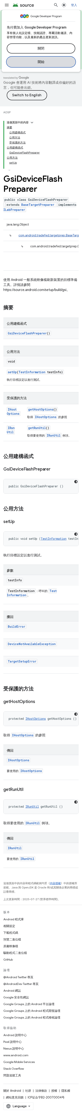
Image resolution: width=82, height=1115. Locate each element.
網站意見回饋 (15, 1097)
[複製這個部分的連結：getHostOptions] (39, 701)
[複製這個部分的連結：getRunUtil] (27, 789)
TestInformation (32, 372)
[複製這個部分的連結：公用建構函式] (38, 456)
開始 (41, 62)
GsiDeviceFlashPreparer (27, 333)
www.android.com (15, 1055)
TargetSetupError (22, 661)
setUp (12, 372)
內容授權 (55, 883)
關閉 (41, 48)
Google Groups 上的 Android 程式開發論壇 (31, 1011)
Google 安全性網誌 (16, 997)
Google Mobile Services (19, 1062)
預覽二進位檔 (12, 939)
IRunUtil (11, 430)
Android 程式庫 (13, 919)
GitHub (8, 959)
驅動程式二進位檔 (15, 953)
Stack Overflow (13, 1069)
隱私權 (65, 1090)
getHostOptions (40, 409)
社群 (28, 1090)
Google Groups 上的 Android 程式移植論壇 (31, 1017)
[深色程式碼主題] (75, 481)
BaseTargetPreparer (37, 205)
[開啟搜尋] (55, 5)
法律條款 (41, 1090)
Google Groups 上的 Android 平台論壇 (28, 1004)
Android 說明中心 (15, 1035)
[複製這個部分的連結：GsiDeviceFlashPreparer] (54, 469)
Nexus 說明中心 (13, 1048)
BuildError (16, 627)
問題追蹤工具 (12, 1075)
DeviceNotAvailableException (32, 644)
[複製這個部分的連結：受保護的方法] (38, 689)
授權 (54, 1090)
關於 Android (12, 1090)
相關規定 (9, 926)
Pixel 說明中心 (12, 1042)
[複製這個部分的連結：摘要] (17, 307)
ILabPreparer (14, 210)
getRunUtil (37, 428)
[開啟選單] (7, 5)
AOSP (7, 112)
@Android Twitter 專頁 (18, 977)
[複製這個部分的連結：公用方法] (28, 509)
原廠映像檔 (10, 946)
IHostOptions (13, 411)
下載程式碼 (10, 933)
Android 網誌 (12, 990)
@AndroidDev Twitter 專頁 (20, 984)
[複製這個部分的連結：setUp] (19, 521)
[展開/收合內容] (31, 122)
